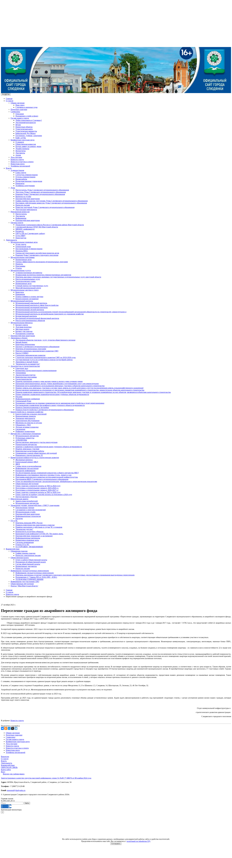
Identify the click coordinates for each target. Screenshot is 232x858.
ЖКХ (17, 464)
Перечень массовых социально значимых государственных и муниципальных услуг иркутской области (58, 277)
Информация (20, 218)
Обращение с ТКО (23, 425)
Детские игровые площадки (27, 427)
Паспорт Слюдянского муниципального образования (37, 347)
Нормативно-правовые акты (27, 540)
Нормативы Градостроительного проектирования (35, 370)
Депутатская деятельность (26, 209)
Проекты (19, 264)
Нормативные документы (26, 566)
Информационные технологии (28, 516)
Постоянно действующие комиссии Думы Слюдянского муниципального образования (51, 203)
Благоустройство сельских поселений (31, 414)
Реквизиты (19, 183)
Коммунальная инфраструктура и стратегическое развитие (35, 457)
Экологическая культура (25, 375)
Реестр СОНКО (21, 353)
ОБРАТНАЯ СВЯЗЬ (9, 767)
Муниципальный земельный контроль (31, 303)
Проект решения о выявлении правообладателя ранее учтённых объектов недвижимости (52, 394)
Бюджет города (21, 325)
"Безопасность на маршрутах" (27, 364)
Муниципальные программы (23, 257)
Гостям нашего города (20, 118)
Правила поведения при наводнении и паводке (35, 525)
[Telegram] (15, 728)
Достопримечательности (25, 122)
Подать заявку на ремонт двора (28, 146)
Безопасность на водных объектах (29, 531)
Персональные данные (24, 508)
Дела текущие (16, 157)
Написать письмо (22, 205)
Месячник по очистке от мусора (28, 423)
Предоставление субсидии (26, 497)
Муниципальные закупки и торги (25, 290)
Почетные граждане (19, 109)
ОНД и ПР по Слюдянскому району (30, 233)
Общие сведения (17, 103)
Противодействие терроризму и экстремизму (34, 536)
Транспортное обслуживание (27, 421)
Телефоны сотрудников (25, 186)
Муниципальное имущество (27, 436)
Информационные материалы (27, 538)
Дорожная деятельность (25, 418)
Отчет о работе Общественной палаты (31, 560)
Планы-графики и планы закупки (29, 297)
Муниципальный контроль (22, 301)
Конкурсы (19, 292)
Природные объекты (24, 127)
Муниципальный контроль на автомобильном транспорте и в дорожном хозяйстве (49, 314)
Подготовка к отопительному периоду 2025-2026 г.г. (37, 488)
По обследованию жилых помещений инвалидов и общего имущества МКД (47, 473)
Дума (13, 188)
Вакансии (5, 757)
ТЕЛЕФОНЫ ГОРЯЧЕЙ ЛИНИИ (29, 579)
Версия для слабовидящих (14, 774)
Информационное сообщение (27, 399)
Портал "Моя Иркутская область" (24, 586)
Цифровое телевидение (25, 431)
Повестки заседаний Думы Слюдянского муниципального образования (44, 207)
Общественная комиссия (25, 144)
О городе (9, 101)
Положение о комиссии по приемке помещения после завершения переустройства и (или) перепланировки (59, 403)
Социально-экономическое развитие (30, 355)
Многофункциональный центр (28, 288)
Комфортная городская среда (22, 140)
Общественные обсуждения (26, 484)
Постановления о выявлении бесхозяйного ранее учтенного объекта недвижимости (50, 405)
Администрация (17, 170)
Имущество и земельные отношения (26, 434)
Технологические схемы (25, 281)
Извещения (20, 294)
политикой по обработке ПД (138, 841)
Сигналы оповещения (24, 542)
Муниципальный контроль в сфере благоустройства (36, 305)
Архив (18, 155)
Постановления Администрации (28, 249)
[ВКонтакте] (2, 728)
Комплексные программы (26, 377)
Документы (20, 153)
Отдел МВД (20, 236)
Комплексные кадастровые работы (29, 451)
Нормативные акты (23, 260)
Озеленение (20, 429)
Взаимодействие (12, 549)
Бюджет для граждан (24, 331)
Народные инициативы (25, 344)
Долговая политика (23, 327)
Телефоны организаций (20, 166)
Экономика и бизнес (19, 338)
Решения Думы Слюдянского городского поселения (36, 255)
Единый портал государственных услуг (31, 286)
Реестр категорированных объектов (30, 320)
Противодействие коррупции (27, 199)
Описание (19, 114)
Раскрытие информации (25, 471)
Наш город (19, 105)
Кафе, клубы (20, 138)
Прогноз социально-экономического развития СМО (36, 351)
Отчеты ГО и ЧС (22, 545)
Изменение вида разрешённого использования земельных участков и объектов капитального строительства (60, 386)
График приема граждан (25, 553)
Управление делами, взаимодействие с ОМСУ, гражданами (35, 505)
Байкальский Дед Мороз (25, 133)
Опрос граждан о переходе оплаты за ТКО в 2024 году (38, 486)
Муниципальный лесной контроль (29, 310)
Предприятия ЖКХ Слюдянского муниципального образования (41, 479)
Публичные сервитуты (24, 438)
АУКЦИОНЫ (21, 440)
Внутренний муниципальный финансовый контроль (37, 318)
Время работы (21, 179)
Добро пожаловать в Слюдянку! (28, 120)
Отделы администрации (25, 177)
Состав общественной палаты (27, 564)
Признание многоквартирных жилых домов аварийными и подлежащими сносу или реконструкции (57, 384)
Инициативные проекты (25, 416)
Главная (9, 99)
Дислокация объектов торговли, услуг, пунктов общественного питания (45, 340)
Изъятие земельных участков (27, 449)
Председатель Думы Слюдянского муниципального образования (42, 190)
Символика (15, 112)
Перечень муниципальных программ (30, 349)
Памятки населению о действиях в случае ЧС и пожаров (38, 527)
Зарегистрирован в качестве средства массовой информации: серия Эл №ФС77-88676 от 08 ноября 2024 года (46, 778)
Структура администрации (26, 175)
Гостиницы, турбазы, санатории (28, 136)
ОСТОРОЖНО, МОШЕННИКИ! (29, 547)
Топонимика (20, 373)
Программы (20, 266)
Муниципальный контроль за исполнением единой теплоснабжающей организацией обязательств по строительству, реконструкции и (70, 312)
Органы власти (17, 223)
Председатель (21, 214)
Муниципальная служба (25, 512)
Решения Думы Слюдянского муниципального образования (40, 194)
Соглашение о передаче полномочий (30, 510)
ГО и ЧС (14, 521)
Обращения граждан (19, 551)
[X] (12, 728)
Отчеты (18, 268)
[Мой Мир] (9, 728)
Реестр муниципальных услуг (27, 279)
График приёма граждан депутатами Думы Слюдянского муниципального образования (51, 201)
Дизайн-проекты (22, 149)
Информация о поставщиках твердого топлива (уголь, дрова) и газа (43, 475)
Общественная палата (20, 558)
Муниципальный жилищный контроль (31, 307)
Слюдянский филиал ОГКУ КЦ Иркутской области (36, 227)
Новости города (17, 159)
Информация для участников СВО (25, 582)
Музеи (18, 125)
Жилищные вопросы (24, 460)
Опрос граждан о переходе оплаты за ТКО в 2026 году (38, 492)
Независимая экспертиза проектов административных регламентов (43, 275)
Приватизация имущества (26, 444)
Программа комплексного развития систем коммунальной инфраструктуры (46, 477)
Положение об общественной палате (30, 562)
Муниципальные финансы (22, 323)
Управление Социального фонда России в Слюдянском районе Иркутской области (49, 225)
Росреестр (19, 231)
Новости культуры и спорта (22, 162)
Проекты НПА (21, 251)
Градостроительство (23, 379)
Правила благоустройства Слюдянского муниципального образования (44, 410)
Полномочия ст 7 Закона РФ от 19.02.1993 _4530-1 (36, 577)
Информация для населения (26, 468)
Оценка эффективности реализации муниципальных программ (41, 262)
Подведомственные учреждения (28, 181)
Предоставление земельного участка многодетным (36, 442)
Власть (8, 168)
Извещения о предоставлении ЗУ (29, 455)
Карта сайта (6, 770)
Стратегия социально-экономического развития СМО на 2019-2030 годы (45, 357)
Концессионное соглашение (27, 299)
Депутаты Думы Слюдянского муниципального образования (40, 192)
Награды (19, 518)
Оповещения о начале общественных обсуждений (36, 453)
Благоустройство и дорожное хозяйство (27, 412)
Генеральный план (23, 246)
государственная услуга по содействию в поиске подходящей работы (44, 360)
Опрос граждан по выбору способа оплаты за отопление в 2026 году (43, 494)
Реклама (18, 397)
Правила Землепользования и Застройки (32, 407)
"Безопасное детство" (24, 529)
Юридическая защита (19, 499)
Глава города (20, 173)
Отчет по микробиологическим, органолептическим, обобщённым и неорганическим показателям (56, 481)
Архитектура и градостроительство (25, 366)
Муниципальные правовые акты (24, 242)
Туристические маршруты (26, 131)
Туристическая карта (24, 129)
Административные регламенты (28, 273)
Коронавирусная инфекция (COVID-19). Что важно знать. (39, 534)
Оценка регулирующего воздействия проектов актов (37, 253)
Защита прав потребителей (26, 501)
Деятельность (11, 240)
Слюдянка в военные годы (26, 107)
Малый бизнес (21, 342)
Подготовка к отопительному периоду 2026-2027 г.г (36, 490)
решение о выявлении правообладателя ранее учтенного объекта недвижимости (48, 447)
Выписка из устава (23, 196)
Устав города (20, 244)
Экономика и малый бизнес (26, 362)
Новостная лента (18, 164)
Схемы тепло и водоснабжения (28, 466)
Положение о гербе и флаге (26, 116)
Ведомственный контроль (26, 316)
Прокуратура (20, 238)
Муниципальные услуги (21, 270)
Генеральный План (23, 401)
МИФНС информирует (25, 229)
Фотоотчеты (20, 151)
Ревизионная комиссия (20, 212)
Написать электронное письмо (28, 555)
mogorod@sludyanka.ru (16, 790)
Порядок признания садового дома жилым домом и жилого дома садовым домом (49, 381)
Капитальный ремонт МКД (26, 462)
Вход (3, 772)
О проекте (19, 142)
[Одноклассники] (5, 728)
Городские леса (21, 368)
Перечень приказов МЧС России (29, 523)
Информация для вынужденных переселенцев (30, 571)
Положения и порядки (24, 333)
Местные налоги (22, 329)
